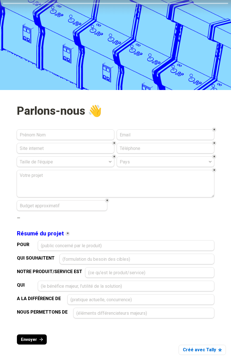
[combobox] (165, 148)
